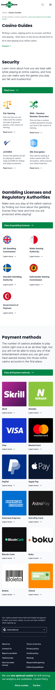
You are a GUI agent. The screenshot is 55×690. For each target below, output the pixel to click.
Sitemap (30, 658)
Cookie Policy (40, 678)
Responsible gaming (35, 662)
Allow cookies (21, 685)
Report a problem (9, 653)
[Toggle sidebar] (50, 4)
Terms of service (33, 644)
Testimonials (7, 658)
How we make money (8, 663)
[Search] (42, 4)
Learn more (8, 256)
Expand (6, 46)
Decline (36, 685)
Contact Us (7, 648)
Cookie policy (32, 653)
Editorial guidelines (34, 667)
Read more (7, 132)
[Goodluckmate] (9, 5)
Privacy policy (32, 648)
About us (6, 644)
